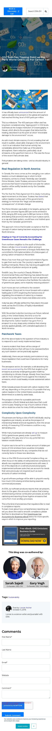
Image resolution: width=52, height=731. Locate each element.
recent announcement (11, 369)
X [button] (33, 726)
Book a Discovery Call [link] (11, 11)
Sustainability (13, 597)
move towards (21, 247)
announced (24, 112)
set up (34, 433)
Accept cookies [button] (23, 726)
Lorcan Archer (18, 67)
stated (41, 196)
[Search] (45, 11)
